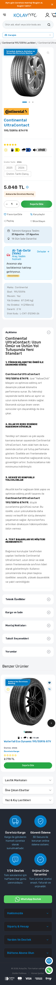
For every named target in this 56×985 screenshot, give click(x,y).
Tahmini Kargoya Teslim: (26, 230)
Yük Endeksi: (13, 300)
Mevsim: (11, 296)
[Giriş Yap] (47, 15)
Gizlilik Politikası (19, 973)
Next (51, 723)
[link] (49, 682)
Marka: (10, 287)
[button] (10, 144)
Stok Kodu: (13, 313)
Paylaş (10, 221)
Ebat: (10, 291)
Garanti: (11, 309)
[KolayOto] (25, 15)
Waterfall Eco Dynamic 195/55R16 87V (27, 741)
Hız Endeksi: (13, 304)
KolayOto (23, 968)
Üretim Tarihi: (12, 162)
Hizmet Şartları (37, 973)
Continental (21, 287)
